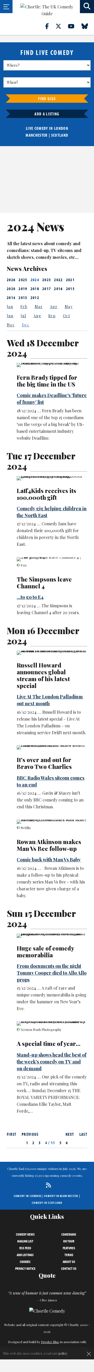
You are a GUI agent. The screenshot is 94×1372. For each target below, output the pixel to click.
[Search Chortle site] (87, 6)
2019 (23, 288)
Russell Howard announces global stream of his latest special (43, 675)
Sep (52, 315)
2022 (58, 279)
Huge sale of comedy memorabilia (45, 951)
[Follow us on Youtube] (74, 26)
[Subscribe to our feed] (47, 1185)
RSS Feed (25, 1248)
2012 (35, 297)
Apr (53, 306)
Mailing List (25, 1241)
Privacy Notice (25, 1268)
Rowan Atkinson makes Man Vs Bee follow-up (49, 845)
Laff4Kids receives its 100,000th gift (46, 494)
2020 (11, 288)
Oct (66, 315)
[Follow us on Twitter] (61, 26)
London (61, 128)
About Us (69, 1261)
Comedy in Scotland (47, 1203)
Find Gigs (47, 98)
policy (62, 1353)
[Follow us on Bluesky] (87, 26)
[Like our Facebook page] (50, 26)
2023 (46, 279)
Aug (37, 315)
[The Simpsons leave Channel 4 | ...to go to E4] (52, 559)
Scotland (59, 135)
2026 (11, 279)
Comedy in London (27, 1196)
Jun (10, 315)
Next (70, 1134)
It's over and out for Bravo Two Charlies (44, 763)
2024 (35, 279)
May (69, 306)
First (11, 1134)
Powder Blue (50, 1342)
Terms (68, 1254)
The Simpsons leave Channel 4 (44, 582)
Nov (11, 324)
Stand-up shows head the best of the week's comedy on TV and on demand (51, 1062)
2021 (70, 279)
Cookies (25, 1261)
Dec (25, 324)
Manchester (37, 135)
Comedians (68, 1234)
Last (83, 1134)
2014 (11, 297)
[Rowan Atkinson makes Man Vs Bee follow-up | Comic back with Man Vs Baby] (52, 822)
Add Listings (25, 1254)
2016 (58, 288)
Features (69, 1248)
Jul (23, 315)
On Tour (68, 1241)
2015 (70, 288)
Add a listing (46, 113)
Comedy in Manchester (61, 1196)
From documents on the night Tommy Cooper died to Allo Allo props (51, 973)
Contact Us (69, 1268)
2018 (35, 288)
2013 (23, 297)
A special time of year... (48, 1043)
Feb (23, 306)
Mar (39, 306)
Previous (30, 1134)
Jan (10, 306)
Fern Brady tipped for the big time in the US (47, 380)
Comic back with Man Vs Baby (49, 859)
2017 (46, 288)
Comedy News (25, 1234)
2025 (23, 279)
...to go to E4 (30, 597)
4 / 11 (50, 1142)
